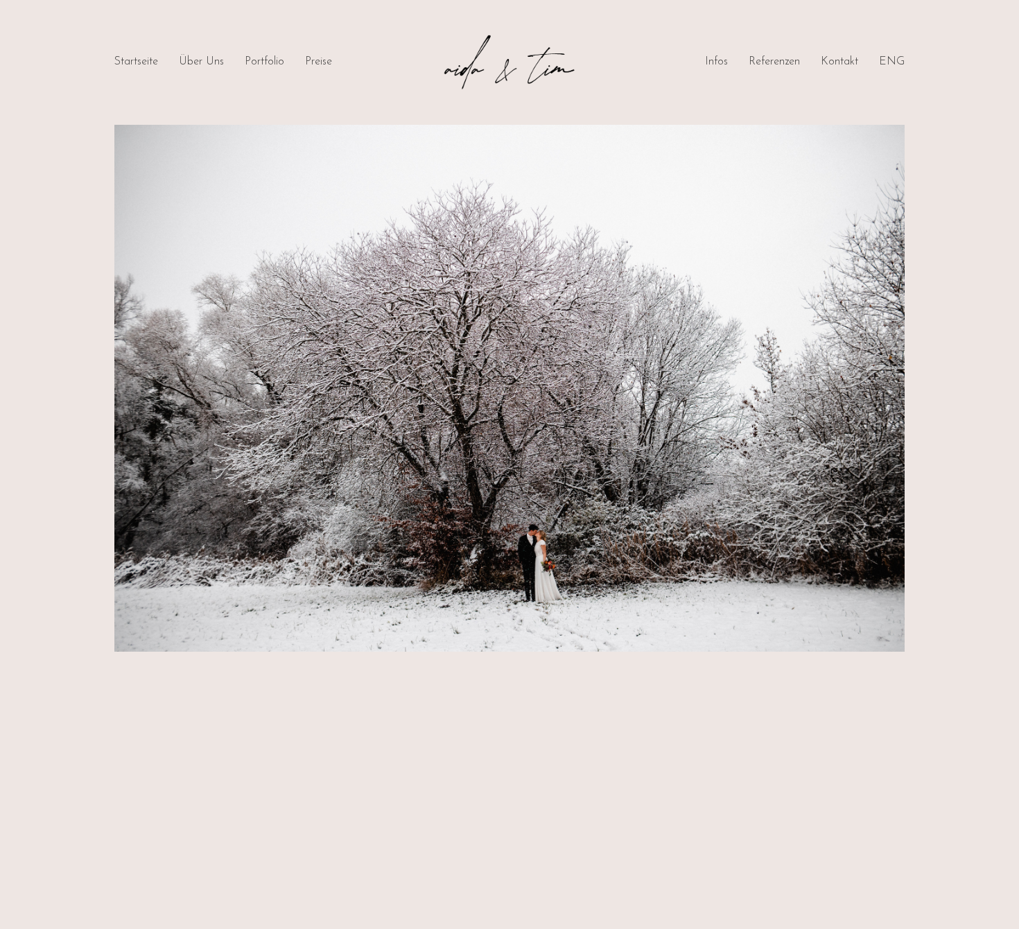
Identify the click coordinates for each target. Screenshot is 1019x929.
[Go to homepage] (509, 62)
